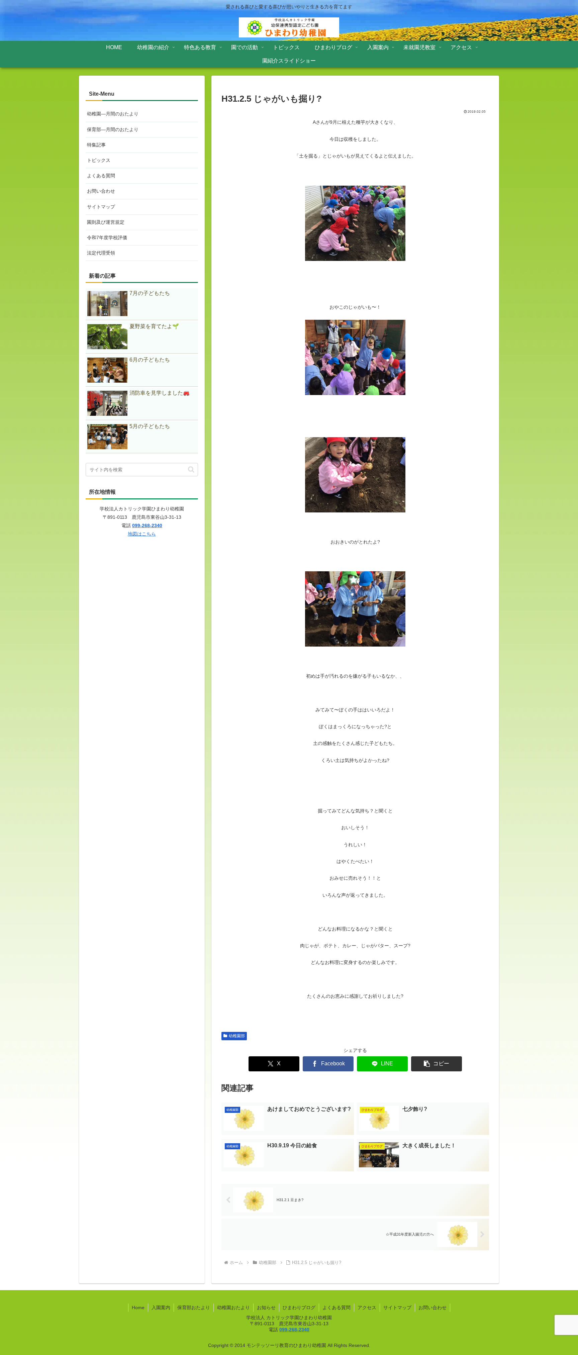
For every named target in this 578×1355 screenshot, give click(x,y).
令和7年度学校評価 (107, 237)
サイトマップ (101, 206)
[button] (436, 1063)
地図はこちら (142, 534)
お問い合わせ (101, 191)
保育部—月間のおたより (112, 129)
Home (138, 1307)
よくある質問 (101, 175)
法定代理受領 (101, 253)
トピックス (98, 160)
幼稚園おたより (233, 1307)
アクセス (367, 1307)
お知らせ (266, 1307)
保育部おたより (193, 1307)
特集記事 (96, 145)
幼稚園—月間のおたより (112, 113)
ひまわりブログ (299, 1307)
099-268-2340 (147, 525)
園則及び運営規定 (105, 222)
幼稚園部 (237, 1036)
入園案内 (161, 1307)
